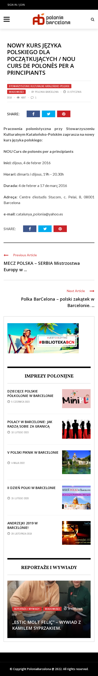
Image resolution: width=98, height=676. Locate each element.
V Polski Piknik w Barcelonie (33, 452)
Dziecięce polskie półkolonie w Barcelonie (30, 393)
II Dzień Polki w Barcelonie (31, 487)
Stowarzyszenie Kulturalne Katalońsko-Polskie (39, 86)
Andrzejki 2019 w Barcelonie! (22, 525)
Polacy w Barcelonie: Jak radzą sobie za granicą (29, 424)
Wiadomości (16, 91)
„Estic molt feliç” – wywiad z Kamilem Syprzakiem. (46, 625)
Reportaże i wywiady (27, 609)
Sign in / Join (16, 4)
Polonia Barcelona (47, 91)
